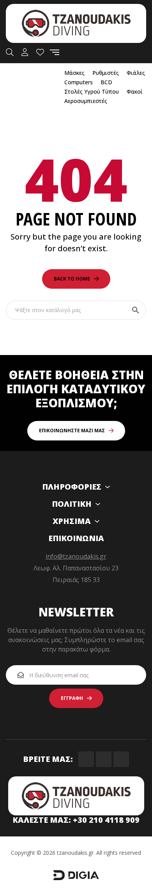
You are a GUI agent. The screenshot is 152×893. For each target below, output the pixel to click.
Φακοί (135, 91)
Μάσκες (74, 72)
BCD (106, 82)
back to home (72, 278)
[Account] (24, 52)
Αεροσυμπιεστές (85, 101)
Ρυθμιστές (105, 72)
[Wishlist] (40, 52)
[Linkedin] (121, 759)
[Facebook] (86, 759)
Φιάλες (136, 72)
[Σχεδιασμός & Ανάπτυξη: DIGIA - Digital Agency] (76, 878)
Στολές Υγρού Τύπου (91, 91)
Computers (78, 82)
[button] (76, 430)
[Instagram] (103, 759)
